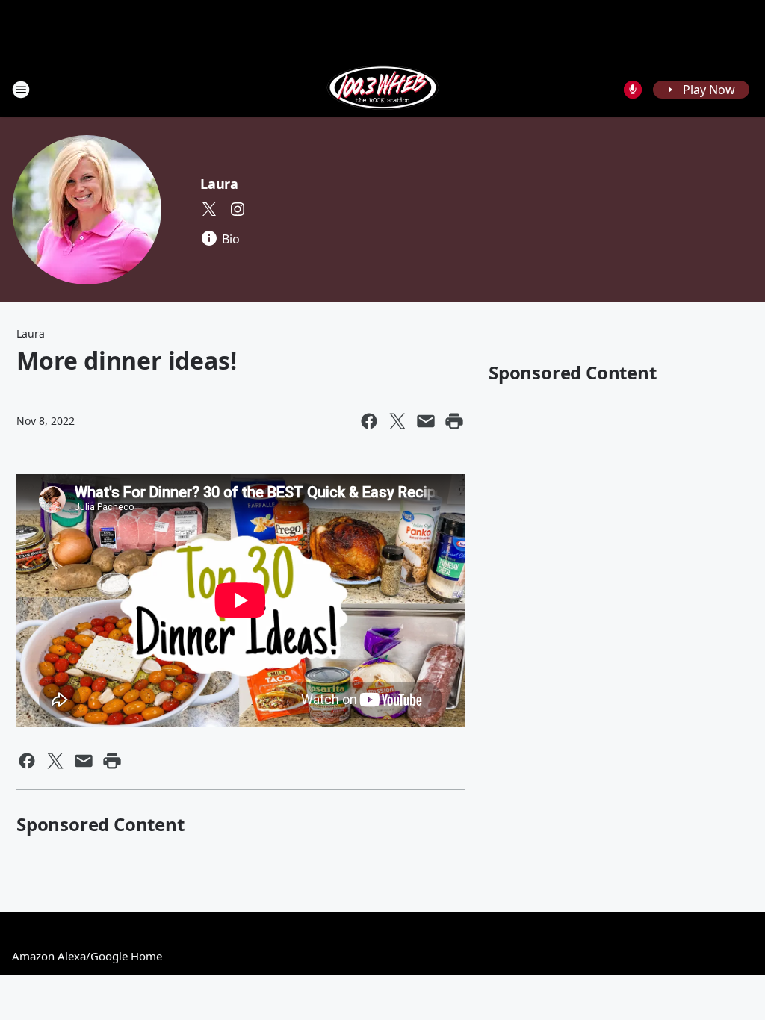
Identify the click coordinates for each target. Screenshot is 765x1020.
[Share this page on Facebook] (369, 421)
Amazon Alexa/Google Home (87, 955)
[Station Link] (382, 89)
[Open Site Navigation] (21, 90)
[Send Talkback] (633, 90)
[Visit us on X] (209, 209)
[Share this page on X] (397, 421)
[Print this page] (454, 421)
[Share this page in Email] (425, 421)
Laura (219, 184)
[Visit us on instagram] (238, 209)
